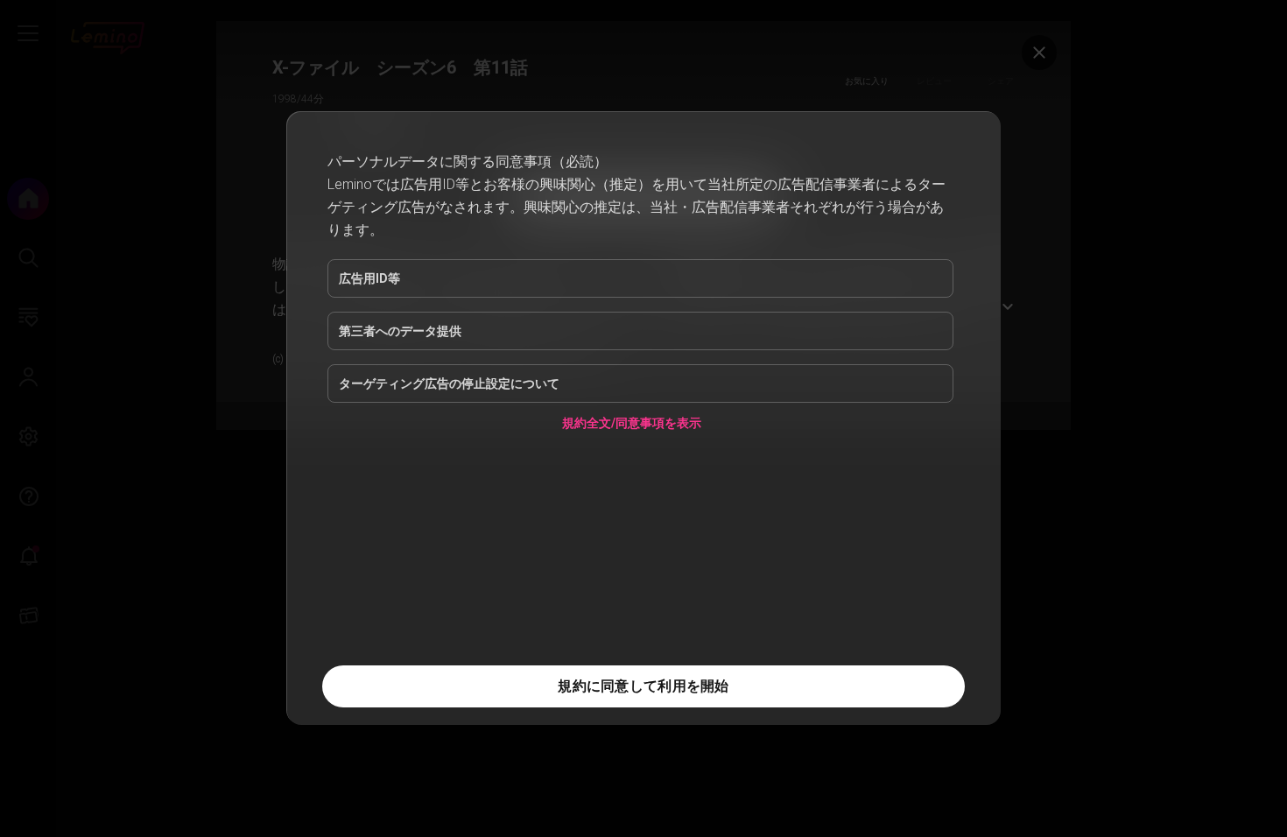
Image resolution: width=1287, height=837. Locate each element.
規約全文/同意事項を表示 (631, 426)
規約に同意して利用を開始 (643, 686)
